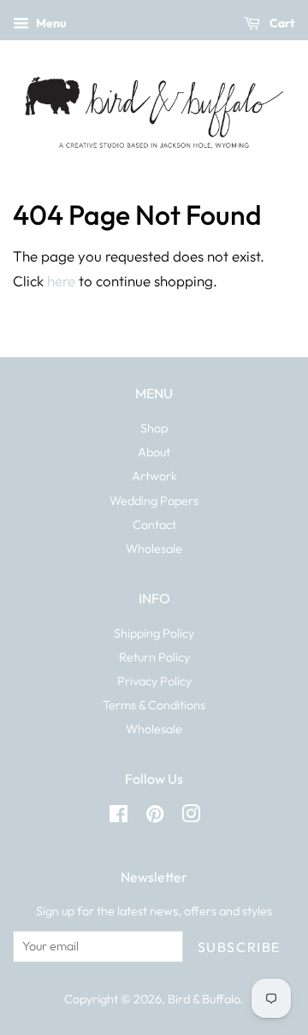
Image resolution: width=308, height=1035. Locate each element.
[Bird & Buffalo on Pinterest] (154, 817)
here (61, 281)
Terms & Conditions (154, 705)
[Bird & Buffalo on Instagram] (190, 817)
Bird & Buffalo (204, 999)
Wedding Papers (154, 501)
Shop (154, 428)
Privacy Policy (154, 681)
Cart (281, 23)
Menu (50, 23)
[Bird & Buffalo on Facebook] (118, 817)
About (154, 452)
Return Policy (154, 657)
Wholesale (154, 548)
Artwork (154, 476)
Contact (154, 524)
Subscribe (239, 947)
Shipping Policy (154, 633)
